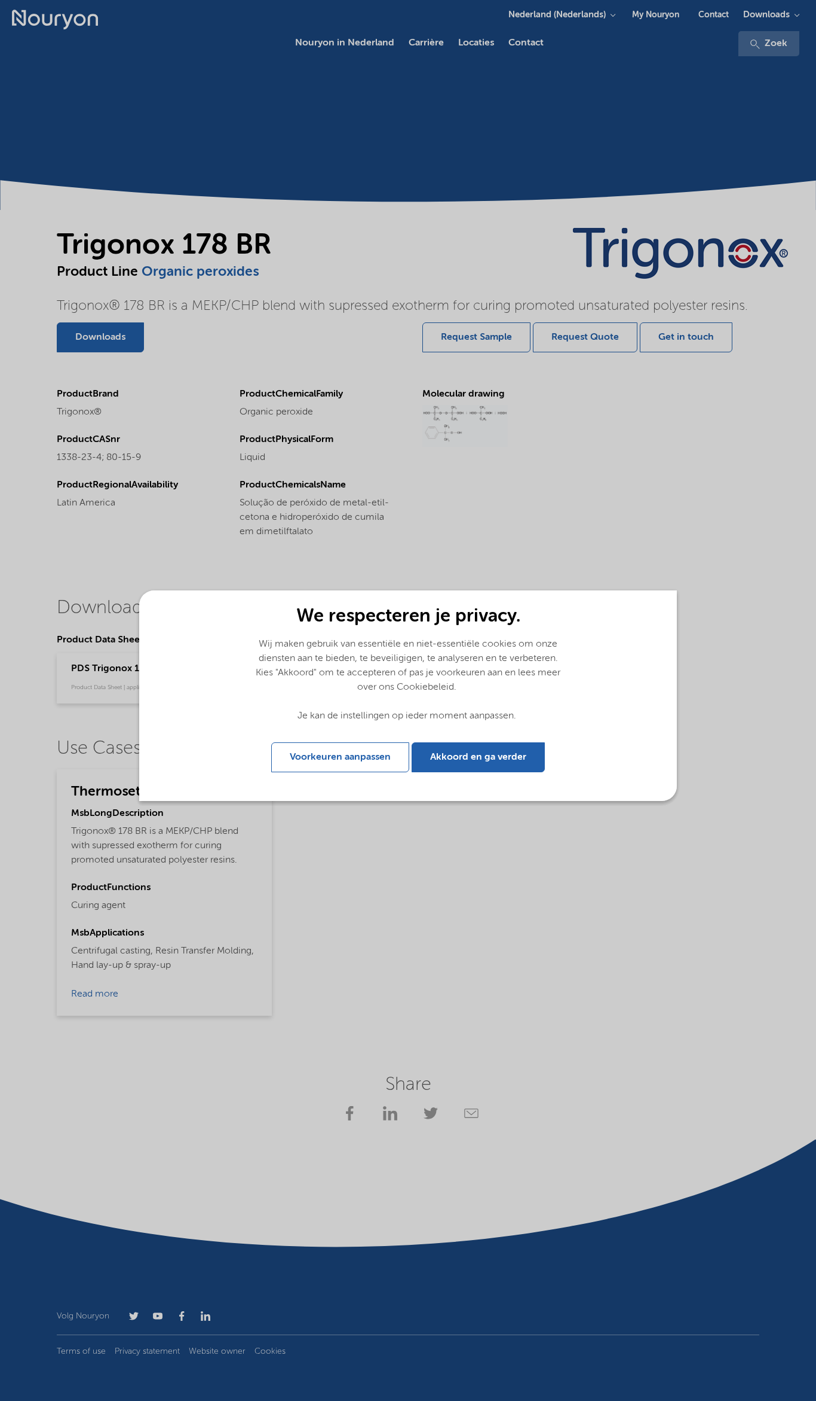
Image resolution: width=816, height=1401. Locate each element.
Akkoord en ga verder (478, 757)
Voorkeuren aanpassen (340, 757)
